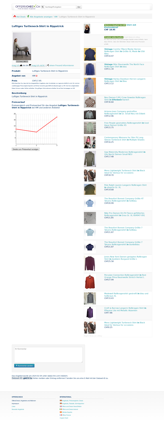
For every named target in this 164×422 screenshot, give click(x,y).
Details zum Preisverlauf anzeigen (26, 149)
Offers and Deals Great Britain (72, 406)
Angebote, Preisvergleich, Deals (72, 401)
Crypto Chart (64, 418)
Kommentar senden (25, 365)
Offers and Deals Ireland (70, 409)
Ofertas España (67, 412)
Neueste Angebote (18, 409)
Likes (13, 406)
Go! (79, 7)
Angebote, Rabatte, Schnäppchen (73, 403)
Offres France (66, 415)
